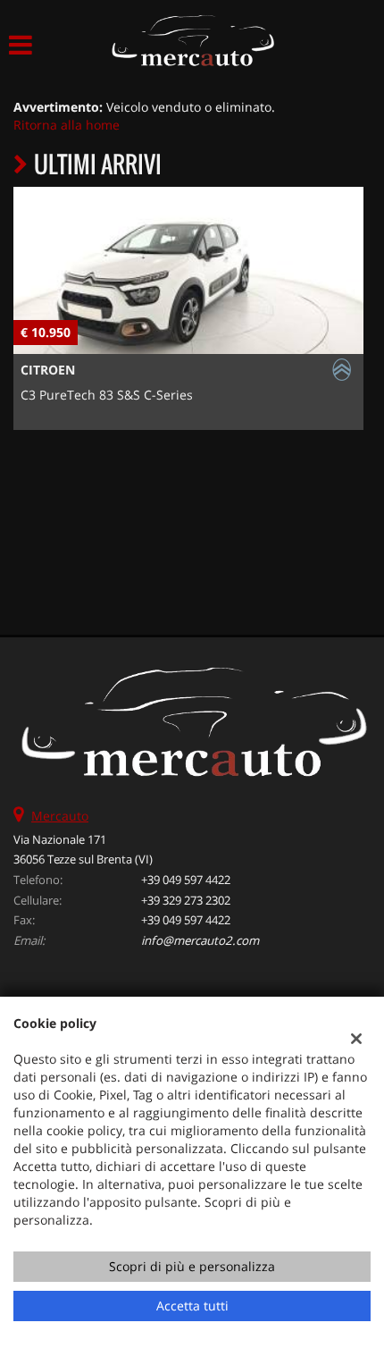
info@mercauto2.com (200, 940)
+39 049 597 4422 (185, 880)
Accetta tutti (192, 1305)
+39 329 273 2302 (185, 900)
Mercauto (59, 815)
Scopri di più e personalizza (192, 1266)
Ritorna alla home (66, 124)
